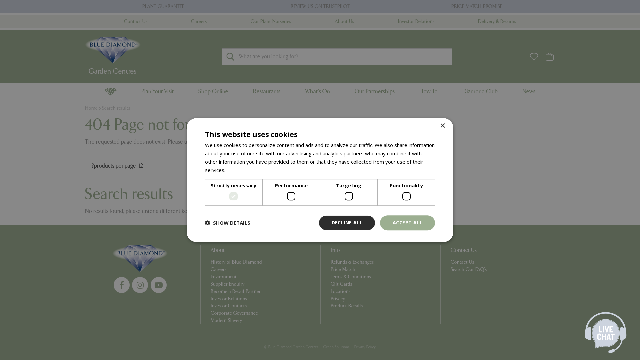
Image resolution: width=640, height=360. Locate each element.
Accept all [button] (407, 222)
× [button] (442, 125)
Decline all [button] (347, 222)
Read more (239, 170)
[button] (227, 222)
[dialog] (320, 180)
